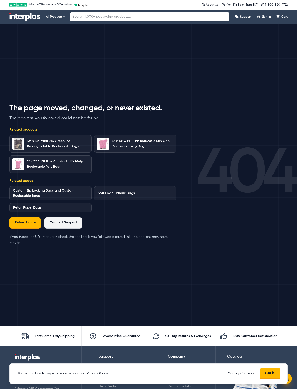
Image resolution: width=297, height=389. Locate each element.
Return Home (25, 222)
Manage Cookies (241, 373)
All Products (54, 16)
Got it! (270, 373)
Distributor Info (179, 386)
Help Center (107, 386)
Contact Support (63, 222)
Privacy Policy (97, 373)
